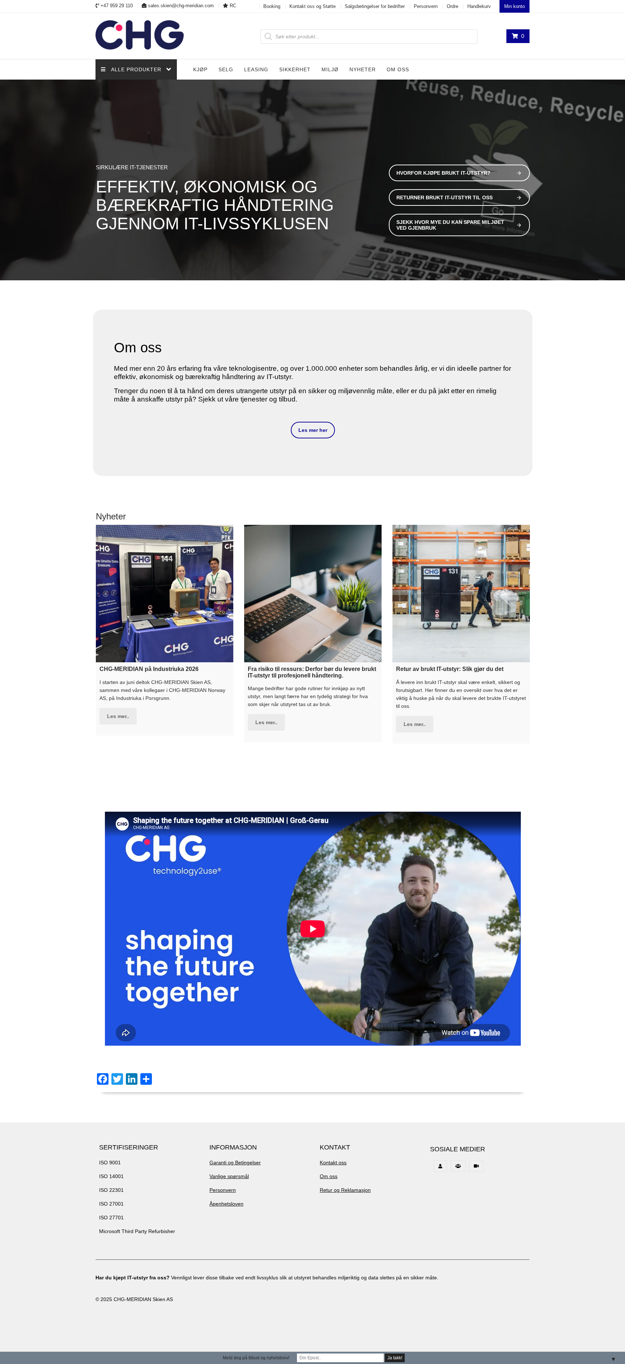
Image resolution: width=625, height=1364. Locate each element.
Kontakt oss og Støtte (312, 6)
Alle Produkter (136, 69)
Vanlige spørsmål (229, 1176)
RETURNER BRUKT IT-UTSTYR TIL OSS (444, 197)
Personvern (426, 6)
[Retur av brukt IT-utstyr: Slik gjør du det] (461, 593)
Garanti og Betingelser (235, 1162)
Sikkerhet (295, 69)
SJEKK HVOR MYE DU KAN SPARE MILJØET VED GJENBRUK (450, 225)
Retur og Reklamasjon (345, 1190)
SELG (225, 69)
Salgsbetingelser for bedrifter (375, 6)
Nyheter (362, 69)
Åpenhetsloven (226, 1204)
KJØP (200, 69)
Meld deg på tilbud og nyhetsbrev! (256, 1357)
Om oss (398, 69)
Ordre (452, 6)
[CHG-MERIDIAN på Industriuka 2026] (164, 593)
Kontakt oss (333, 1162)
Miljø (330, 69)
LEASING (256, 69)
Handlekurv (479, 6)
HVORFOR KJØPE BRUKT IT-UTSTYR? (443, 173)
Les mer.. (118, 716)
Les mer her (312, 430)
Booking (271, 6)
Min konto (514, 6)
